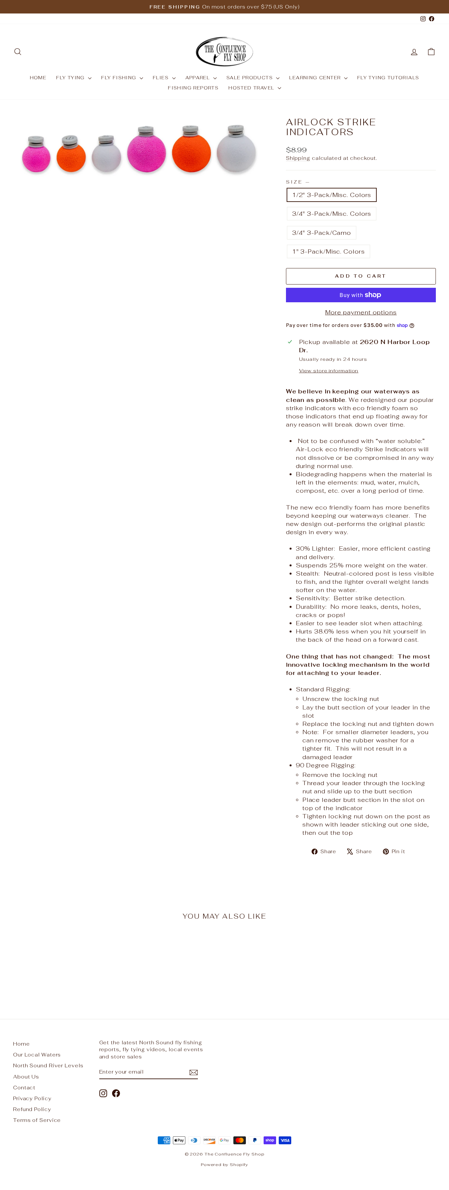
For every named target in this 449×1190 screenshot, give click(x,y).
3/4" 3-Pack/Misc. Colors (331, 213)
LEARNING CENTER (315, 78)
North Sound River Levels (48, 1065)
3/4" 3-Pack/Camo (321, 232)
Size (298, 182)
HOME (38, 78)
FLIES (161, 78)
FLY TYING (71, 78)
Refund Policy (32, 1109)
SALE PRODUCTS (250, 78)
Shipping (298, 158)
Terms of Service (37, 1120)
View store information (329, 370)
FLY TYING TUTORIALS (388, 78)
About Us (26, 1077)
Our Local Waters (37, 1055)
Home (21, 1044)
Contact (24, 1087)
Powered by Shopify (224, 1164)
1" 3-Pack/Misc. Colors (328, 251)
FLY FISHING (119, 78)
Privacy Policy (32, 1098)
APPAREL (198, 78)
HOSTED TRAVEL (252, 88)
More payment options (361, 312)
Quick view (63, 955)
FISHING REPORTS (193, 88)
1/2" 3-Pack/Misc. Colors (331, 195)
